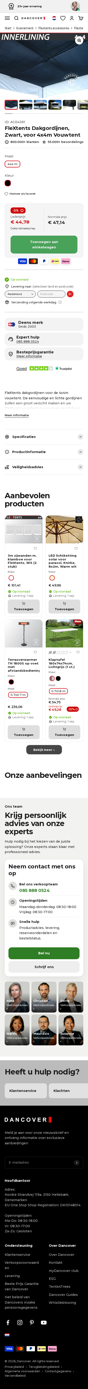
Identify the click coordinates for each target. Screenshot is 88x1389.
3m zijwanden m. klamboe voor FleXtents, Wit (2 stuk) (22, 561)
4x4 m (12, 164)
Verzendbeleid (15, 1375)
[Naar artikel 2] (25, 105)
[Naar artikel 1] (11, 105)
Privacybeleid (14, 1367)
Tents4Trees (59, 1286)
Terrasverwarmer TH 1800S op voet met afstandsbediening (24, 665)
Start (8, 28)
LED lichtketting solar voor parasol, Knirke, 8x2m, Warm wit (63, 561)
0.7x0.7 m (18, 694)
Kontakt (55, 1262)
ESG (52, 1279)
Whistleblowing (62, 1303)
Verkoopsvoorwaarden (22, 1265)
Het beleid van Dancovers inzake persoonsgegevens (21, 1302)
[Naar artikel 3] (40, 105)
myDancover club (64, 1271)
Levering (12, 1276)
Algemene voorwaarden (22, 1371)
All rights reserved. (45, 1361)
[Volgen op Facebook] (8, 1322)
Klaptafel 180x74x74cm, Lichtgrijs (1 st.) (62, 663)
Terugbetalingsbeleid (44, 1367)
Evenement (25, 28)
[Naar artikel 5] (69, 105)
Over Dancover (61, 1255)
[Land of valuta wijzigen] (54, 18)
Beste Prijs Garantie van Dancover (22, 1286)
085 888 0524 (27, 341)
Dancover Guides (63, 1295)
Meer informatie (17, 415)
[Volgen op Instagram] (20, 1322)
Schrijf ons (44, 967)
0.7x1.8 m (58, 691)
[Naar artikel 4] (54, 105)
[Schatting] (70, 294)
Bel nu (44, 953)
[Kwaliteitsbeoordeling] (60, 652)
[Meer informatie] (60, 302)
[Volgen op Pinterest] (32, 1322)
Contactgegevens (58, 1371)
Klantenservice (17, 1255)
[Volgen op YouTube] (44, 1322)
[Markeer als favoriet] (35, 548)
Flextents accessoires (53, 28)
